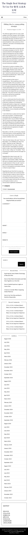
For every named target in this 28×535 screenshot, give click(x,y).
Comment (6, 203)
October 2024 (8, 416)
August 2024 (7, 423)
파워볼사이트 (6, 515)
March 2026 (7, 356)
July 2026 (6, 342)
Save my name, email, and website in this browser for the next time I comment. (15, 247)
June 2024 (7, 430)
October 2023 (8, 459)
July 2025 (6, 384)
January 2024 (7, 448)
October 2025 (8, 374)
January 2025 (7, 406)
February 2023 (8, 487)
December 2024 (8, 409)
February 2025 (8, 402)
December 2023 (8, 452)
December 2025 (8, 367)
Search (5, 260)
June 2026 (7, 346)
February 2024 (8, 444)
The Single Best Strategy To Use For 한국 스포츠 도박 (14, 6)
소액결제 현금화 (7, 520)
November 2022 (8, 494)
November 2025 (8, 370)
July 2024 (6, 427)
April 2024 (7, 437)
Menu (25, 17)
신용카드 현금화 (7, 522)
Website (5, 240)
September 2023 (8, 462)
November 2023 (8, 455)
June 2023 (7, 473)
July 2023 (6, 469)
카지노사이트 (9, 305)
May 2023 (7, 476)
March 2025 (7, 398)
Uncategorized (11, 189)
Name (4, 225)
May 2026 (7, 349)
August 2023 (7, 466)
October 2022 (8, 497)
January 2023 (7, 490)
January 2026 (7, 363)
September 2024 (8, 420)
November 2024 (8, 413)
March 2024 (7, 441)
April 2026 (7, 353)
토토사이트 (6, 511)
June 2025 (7, 388)
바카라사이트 (6, 519)
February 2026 (8, 360)
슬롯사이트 (6, 517)
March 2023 (7, 483)
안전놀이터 (7, 185)
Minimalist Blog (20, 531)
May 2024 (7, 434)
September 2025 (8, 377)
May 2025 (7, 391)
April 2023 (7, 480)
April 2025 (7, 395)
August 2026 (7, 338)
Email (4, 232)
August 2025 (7, 381)
